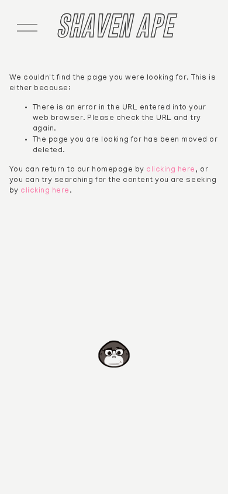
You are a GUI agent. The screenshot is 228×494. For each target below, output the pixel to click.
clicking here (170, 170)
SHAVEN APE (114, 25)
